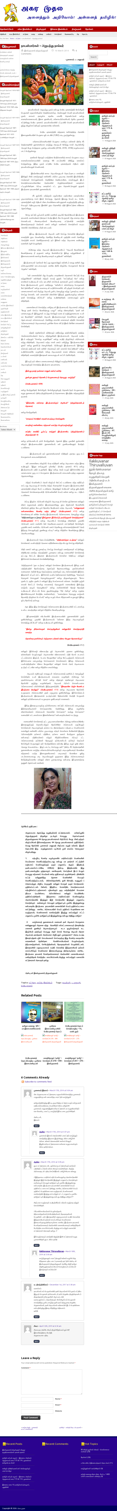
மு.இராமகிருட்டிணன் (8, 394)
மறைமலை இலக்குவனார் (100, 501)
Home (12, 38)
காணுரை (4, 302)
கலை (3, 292)
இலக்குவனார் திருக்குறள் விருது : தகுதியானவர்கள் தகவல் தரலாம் (100, 70)
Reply (37, 1126)
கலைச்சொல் (94, 518)
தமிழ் (111, 490)
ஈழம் (2, 270)
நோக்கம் (89, 29)
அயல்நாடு (4, 235)
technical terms (104, 514)
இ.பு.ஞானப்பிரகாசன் (98, 497)
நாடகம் (3, 350)
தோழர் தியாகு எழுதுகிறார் (96, 474)
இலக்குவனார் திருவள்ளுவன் (36, 50)
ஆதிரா (42, 1132)
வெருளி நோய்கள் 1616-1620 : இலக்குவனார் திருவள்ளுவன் (9, 94)
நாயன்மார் (66, 982)
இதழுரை (4, 251)
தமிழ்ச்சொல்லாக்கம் (98, 494)
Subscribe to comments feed (38, 1081)
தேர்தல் (3, 340)
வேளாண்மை (5, 420)
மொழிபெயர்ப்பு (6, 401)
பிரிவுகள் (109, 65)
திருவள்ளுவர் (102, 490)
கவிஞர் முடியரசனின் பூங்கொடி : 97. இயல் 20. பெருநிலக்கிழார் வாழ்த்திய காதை (109, 432)
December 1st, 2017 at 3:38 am (62, 1285)
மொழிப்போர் (5, 404)
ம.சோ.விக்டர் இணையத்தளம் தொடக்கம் (95, 1463)
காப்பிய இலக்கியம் (44, 982)
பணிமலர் (4, 359)
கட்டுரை (25, 34)
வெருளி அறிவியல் (7, 414)
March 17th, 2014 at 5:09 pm (52, 1162)
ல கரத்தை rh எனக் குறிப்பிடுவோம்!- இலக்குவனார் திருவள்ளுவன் (109, 304)
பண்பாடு (4, 363)
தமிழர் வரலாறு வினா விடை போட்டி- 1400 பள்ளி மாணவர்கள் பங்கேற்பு (95, 1475)
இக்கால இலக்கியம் (59, 29)
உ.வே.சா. (106, 508)
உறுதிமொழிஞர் (6, 280)
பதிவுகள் (92, 65)
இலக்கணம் (5, 257)
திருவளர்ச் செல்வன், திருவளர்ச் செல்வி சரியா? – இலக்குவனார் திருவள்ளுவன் (109, 282)
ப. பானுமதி (76, 982)
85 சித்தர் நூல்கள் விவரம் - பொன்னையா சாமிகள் (95, 1450)
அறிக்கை (4, 238)
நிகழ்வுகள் (76, 29)
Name (58, 1399)
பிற (78, 34)
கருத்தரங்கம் (5, 289)
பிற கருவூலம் (5, 379)
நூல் (92, 469)
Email (58, 1405)
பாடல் (3, 369)
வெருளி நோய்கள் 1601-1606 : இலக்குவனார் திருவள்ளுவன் (9, 175)
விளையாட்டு (5, 407)
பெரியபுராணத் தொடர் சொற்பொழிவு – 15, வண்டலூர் (74, 1029)
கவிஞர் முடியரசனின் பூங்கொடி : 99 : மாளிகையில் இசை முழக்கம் (109, 390)
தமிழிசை (4, 331)
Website (58, 1411)
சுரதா (99, 521)
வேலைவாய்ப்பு (69, 34)
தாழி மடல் (105, 480)
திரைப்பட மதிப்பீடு (7, 337)
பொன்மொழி (5, 388)
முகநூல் (4, 398)
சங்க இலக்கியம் (25, 29)
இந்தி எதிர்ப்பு (5, 254)
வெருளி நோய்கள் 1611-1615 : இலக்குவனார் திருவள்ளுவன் (9, 121)
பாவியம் (48, 34)
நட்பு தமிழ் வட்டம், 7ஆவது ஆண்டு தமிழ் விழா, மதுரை (109, 197)
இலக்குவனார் (5, 261)
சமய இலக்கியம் (14, 34)
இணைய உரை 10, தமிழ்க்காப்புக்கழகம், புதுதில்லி (99, 100)
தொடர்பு (84, 34)
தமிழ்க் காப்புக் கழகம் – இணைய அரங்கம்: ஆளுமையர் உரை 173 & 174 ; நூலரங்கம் (102, 93)
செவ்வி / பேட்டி (6, 324)
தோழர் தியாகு (106, 518)
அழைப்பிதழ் (5, 245)
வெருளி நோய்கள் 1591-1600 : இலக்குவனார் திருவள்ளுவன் (9, 203)
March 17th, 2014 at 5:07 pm (58, 1132)
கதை (33, 34)
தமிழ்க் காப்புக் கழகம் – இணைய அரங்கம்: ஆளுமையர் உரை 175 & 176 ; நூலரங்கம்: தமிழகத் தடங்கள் (102, 78)
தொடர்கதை (5, 343)
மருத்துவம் (4, 391)
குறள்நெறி (4, 308)
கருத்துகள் (100, 65)
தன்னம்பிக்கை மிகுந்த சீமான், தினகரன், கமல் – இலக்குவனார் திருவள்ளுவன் (9, 73)
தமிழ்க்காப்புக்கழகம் (98, 504)
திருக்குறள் (41, 29)
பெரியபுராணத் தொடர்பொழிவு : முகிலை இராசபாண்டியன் (31, 1061)
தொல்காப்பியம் (6, 29)
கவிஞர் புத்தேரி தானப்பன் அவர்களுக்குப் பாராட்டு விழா (99, 85)
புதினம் (3, 382)
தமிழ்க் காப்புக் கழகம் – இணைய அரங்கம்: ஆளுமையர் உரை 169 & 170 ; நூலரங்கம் (108, 247)
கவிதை (40, 34)
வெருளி (3, 410)
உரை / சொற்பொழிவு (8, 276)
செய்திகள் (58, 34)
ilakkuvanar (103, 469)
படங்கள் (4, 356)
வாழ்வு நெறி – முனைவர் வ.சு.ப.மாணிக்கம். (29, 1428)
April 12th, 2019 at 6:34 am (50, 1326)
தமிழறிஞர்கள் (6, 327)
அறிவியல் (3, 34)
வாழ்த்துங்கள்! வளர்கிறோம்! (90, 1468)
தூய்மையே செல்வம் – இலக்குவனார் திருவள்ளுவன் (108, 371)
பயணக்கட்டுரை (6, 366)
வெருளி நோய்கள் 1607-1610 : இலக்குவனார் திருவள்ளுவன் (9, 148)
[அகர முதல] (58, 22)
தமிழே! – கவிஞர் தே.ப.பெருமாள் (70, 1427)
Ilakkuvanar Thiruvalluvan (51, 1251)
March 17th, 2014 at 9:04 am (61, 1090)
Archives (3, 426)
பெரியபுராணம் (27, 985)
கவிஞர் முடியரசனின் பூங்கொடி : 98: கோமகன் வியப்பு (108, 410)
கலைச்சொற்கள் (6, 296)
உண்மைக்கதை (6, 273)
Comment (25, 1368)
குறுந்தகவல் (5, 311)
